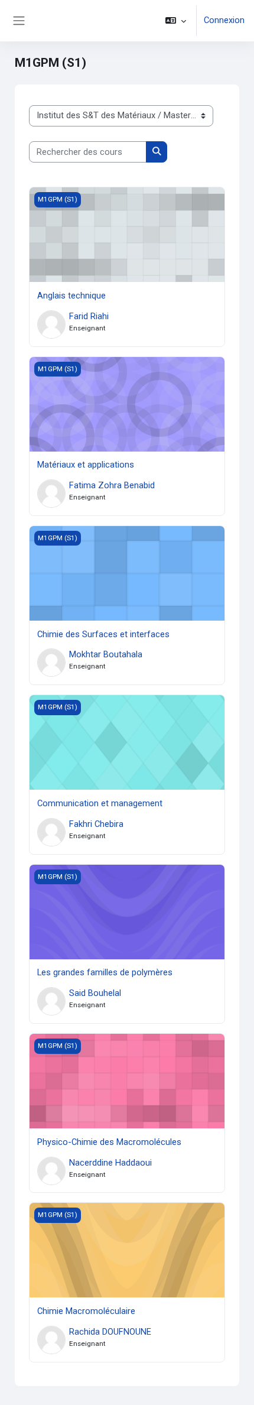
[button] (176, 20)
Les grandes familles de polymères (104, 972)
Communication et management (99, 803)
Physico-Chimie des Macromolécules (109, 1142)
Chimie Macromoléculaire (86, 1311)
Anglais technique (71, 295)
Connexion (224, 20)
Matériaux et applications (85, 464)
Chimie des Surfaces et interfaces (103, 634)
